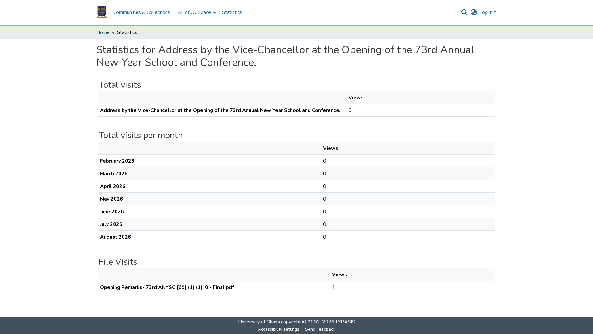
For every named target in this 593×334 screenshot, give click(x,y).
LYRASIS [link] (345, 322)
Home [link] (103, 32)
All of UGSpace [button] (194, 12)
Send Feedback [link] (320, 329)
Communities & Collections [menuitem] (141, 12)
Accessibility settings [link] (278, 329)
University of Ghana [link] (259, 322)
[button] (101, 12)
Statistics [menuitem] (232, 12)
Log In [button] (486, 12)
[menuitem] (196, 12)
